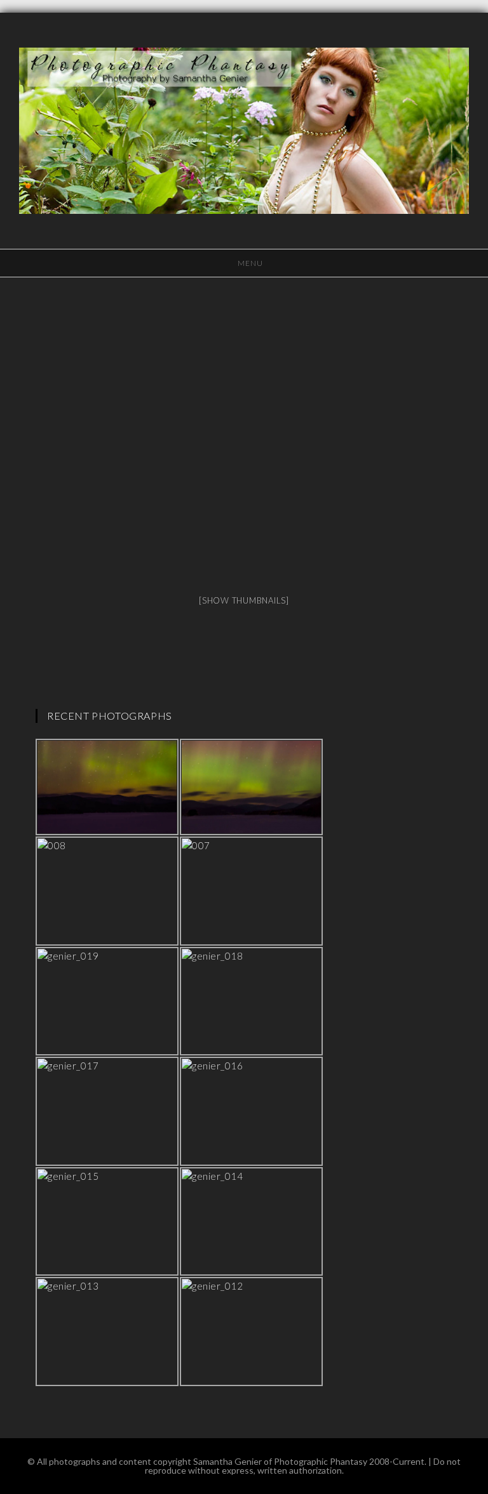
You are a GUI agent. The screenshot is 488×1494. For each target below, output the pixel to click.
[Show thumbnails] (244, 600)
